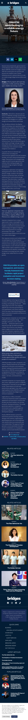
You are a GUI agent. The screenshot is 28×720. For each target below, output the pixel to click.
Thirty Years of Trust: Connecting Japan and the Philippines (17, 484)
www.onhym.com (14, 434)
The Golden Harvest (17, 475)
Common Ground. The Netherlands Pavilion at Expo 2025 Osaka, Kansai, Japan (18, 677)
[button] (8, 59)
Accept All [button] (14, 716)
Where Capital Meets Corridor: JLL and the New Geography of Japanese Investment (17, 495)
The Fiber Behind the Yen (17, 455)
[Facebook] (8, 603)
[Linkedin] (16, 603)
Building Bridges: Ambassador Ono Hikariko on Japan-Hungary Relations (16, 686)
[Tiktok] (20, 603)
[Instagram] (12, 603)
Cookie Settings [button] (6, 716)
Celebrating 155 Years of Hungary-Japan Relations (17, 695)
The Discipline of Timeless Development (16, 465)
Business (13, 453)
